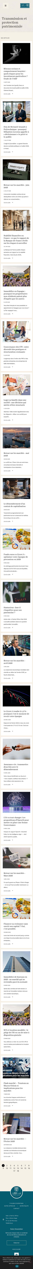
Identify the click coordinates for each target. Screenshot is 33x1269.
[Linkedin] (16, 1255)
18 (18, 1171)
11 (10, 1168)
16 (29, 1168)
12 (14, 1168)
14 (21, 1168)
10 (7, 1168)
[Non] (30, 1262)
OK (17, 1266)
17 (14, 1171)
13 (18, 1168)
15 (25, 1168)
